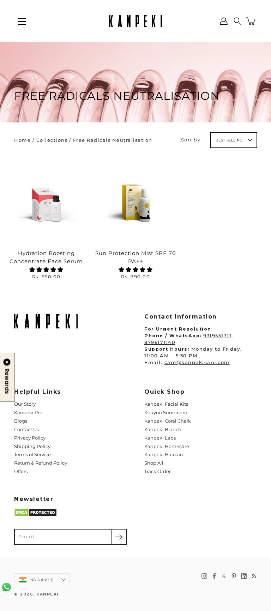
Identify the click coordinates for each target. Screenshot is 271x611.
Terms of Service (32, 454)
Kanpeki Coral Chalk (167, 421)
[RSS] (254, 576)
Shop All (153, 463)
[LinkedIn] (244, 576)
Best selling (229, 140)
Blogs (20, 421)
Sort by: (191, 140)
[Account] (223, 21)
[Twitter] (224, 576)
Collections (52, 140)
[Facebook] (214, 576)
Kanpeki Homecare (166, 446)
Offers (21, 471)
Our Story (25, 404)
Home (22, 140)
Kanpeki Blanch (162, 429)
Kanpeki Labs (160, 438)
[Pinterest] (234, 576)
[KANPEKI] (135, 21)
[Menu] (22, 21)
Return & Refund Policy (40, 463)
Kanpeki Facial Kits (166, 404)
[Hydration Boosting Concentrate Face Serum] (46, 199)
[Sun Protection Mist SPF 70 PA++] (135, 199)
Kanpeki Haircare (164, 454)
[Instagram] (204, 576)
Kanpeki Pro (28, 412)
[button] (237, 21)
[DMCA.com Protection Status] (35, 515)
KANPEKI (47, 594)
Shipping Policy (32, 446)
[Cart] (251, 21)
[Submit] (119, 537)
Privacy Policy (30, 438)
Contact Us (26, 429)
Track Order (157, 471)
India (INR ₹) (41, 579)
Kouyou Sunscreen (165, 412)
